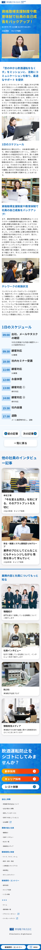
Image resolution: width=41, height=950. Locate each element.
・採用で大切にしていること (10, 817)
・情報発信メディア (7, 846)
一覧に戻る (20, 443)
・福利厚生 (5, 870)
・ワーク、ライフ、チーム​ (9, 857)
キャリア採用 (13, 779)
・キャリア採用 (6, 890)
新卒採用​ (10, 771)
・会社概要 (5, 822)
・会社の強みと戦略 (8, 808)
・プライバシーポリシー (9, 914)
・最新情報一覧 (6, 909)
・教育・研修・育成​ (8, 861)
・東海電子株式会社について (10, 804)
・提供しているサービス (9, 813)
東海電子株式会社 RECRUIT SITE (14, 2)
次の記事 (28, 433)
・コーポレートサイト (8, 918)
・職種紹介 (5, 832)
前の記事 (13, 433)
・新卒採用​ (5, 885)
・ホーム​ (4, 905)
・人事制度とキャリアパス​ (9, 866)
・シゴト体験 (6, 894)
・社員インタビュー (8, 837)
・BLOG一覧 (5, 841)
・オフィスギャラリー (8, 875)
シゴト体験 (11, 787)
